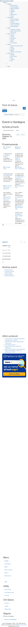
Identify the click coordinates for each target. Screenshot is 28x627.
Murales (12, 37)
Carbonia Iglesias (15, 7)
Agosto (5, 241)
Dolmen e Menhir (15, 20)
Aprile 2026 (8, 272)
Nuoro (12, 13)
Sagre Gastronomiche (16, 31)
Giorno (8, 130)
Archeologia (10, 17)
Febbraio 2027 (8, 271)
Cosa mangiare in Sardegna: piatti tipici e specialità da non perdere (15, 339)
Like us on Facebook (10, 619)
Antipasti (13, 54)
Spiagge (9, 4)
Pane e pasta (14, 56)
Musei (12, 41)
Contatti (6, 606)
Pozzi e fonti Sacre (15, 25)
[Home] (5, 2)
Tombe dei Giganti (15, 23)
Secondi (12, 59)
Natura (9, 44)
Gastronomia (11, 53)
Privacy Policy (7, 609)
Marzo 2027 (8, 270)
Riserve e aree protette (16, 51)
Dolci (12, 60)
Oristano (13, 10)
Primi (12, 57)
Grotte (12, 47)
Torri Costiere (14, 43)
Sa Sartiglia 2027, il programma (19, 177)
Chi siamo (6, 603)
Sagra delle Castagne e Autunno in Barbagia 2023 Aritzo (13, 351)
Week (17, 130)
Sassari (12, 16)
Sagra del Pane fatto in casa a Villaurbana (7, 198)
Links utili (6, 595)
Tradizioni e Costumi (15, 29)
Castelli (12, 40)
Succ (22, 134)
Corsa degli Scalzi (7, 175)
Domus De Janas (15, 19)
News (9, 66)
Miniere (12, 50)
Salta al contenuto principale (6, 0)
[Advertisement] (14, 83)
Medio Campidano (15, 8)
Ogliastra (13, 11)
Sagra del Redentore (17, 158)
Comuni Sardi (7, 589)
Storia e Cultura (11, 34)
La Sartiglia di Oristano (6, 155)
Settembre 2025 (9, 275)
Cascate (12, 48)
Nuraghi (12, 22)
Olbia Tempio (14, 14)
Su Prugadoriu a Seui (10, 344)
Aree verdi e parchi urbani (17, 46)
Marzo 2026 (8, 274)
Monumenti (13, 38)
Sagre (9, 28)
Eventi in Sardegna (8, 114)
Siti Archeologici (14, 26)
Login (13, 100)
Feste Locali (13, 32)
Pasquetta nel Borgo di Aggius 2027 (19, 215)
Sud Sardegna (14, 5)
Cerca (4, 111)
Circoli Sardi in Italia (9, 592)
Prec (18, 134)
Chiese (12, 35)
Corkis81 (17, 626)
